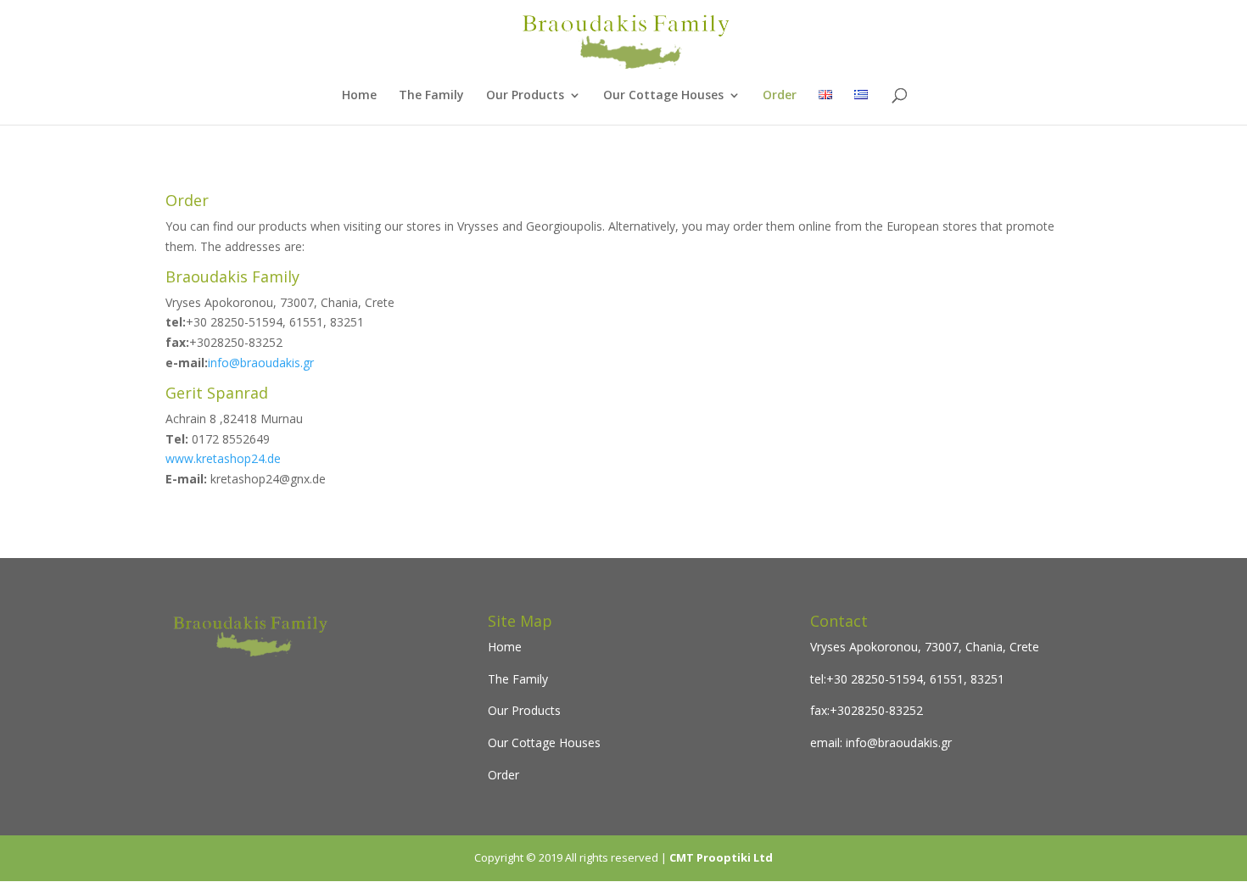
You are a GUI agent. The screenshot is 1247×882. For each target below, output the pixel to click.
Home (359, 96)
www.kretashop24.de (223, 458)
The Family (431, 96)
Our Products (525, 96)
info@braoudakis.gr (261, 362)
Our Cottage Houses (663, 96)
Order (780, 96)
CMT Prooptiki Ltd (721, 857)
